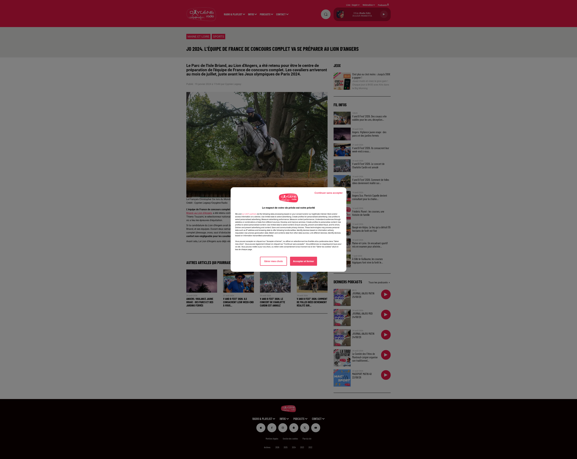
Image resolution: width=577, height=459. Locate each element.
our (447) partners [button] (249, 214)
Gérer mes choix (273, 261)
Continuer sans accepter (328, 192)
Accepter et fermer (303, 261)
